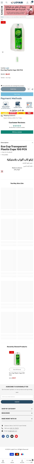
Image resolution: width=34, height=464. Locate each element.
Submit (17, 402)
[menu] (2, 3)
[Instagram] (7, 436)
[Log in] (27, 2)
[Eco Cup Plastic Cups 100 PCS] (17, 359)
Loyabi (7, 68)
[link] (9, 211)
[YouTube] (16, 436)
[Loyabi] (17, 10)
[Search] (7, 3)
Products (7, 17)
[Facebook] (3, 436)
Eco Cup (8, 77)
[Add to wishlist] (29, 89)
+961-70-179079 (14, 428)
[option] (17, 10)
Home (2, 17)
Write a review (17, 132)
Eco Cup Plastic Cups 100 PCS (17, 374)
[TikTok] (12, 436)
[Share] (32, 89)
